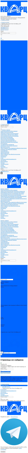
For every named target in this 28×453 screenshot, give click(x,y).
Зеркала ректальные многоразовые (13, 49)
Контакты (3, 109)
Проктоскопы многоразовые (8, 48)
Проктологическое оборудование (9, 42)
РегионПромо (14, 416)
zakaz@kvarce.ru (5, 27)
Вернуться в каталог (5, 373)
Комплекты (3, 99)
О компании (3, 389)
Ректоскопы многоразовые (14, 47)
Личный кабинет (5, 335)
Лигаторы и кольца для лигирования (9, 76)
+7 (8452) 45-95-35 (5, 333)
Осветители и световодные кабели (15, 44)
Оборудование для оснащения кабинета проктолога (14, 54)
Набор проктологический (7, 43)
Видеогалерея (4, 65)
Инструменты (4, 50)
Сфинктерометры (5, 57)
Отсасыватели (20, 55)
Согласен (3, 451)
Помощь (3, 105)
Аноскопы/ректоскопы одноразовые (10, 46)
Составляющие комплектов (14, 50)
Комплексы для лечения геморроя (9, 88)
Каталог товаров (5, 72)
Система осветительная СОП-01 (8, 83)
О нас (2, 100)
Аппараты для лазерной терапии (9, 55)
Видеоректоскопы (5, 53)
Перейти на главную (6, 371)
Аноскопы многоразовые (7, 80)
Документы (3, 64)
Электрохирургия (13, 57)
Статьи (2, 108)
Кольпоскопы (4, 59)
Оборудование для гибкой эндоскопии (10, 58)
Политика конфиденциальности (8, 63)
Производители (4, 68)
